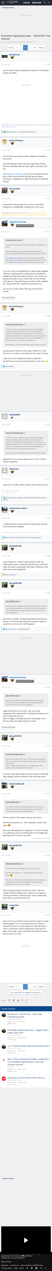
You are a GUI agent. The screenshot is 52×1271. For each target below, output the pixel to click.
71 (32, 42)
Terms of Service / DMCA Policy (32, 1265)
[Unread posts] (44, 3)
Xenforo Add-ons (13, 1258)
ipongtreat (14, 54)
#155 (48, 316)
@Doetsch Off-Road (15, 174)
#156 (48, 425)
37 (35, 47)
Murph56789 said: (12, 601)
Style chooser (6, 1262)
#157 (48, 479)
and (21, 132)
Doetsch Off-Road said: (14, 324)
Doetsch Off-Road (10, 42)
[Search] (49, 3)
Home (21, 1268)
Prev (11, 47)
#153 (48, 199)
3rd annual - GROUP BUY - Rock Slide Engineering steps (24, 1015)
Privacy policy (7, 1268)
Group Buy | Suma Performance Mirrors (26, 1077)
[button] (2, 2)
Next (41, 47)
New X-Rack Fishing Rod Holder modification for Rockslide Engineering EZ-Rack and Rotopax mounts (28, 1062)
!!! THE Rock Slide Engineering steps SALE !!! (30, 1046)
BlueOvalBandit (16, 784)
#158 (48, 518)
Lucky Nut (14, 905)
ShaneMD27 (15, 414)
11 (25, 47)
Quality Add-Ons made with (11, 1256)
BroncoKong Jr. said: (13, 240)
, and (23, 537)
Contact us (14, 1265)
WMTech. (29, 1256)
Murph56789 (15, 546)
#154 (48, 232)
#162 (48, 746)
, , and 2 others (25, 499)
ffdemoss (14, 469)
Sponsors (4, 1265)
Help (15, 1268)
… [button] (20, 47)
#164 (48, 855)
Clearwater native (18, 508)
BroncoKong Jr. (16, 140)
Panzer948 (14, 189)
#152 (48, 150)
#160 (48, 593)
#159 (48, 556)
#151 (48, 64)
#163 (48, 794)
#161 (48, 687)
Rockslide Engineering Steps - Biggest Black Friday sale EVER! (28, 1031)
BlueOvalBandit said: (14, 864)
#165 (48, 915)
